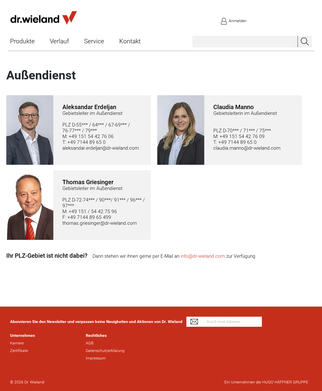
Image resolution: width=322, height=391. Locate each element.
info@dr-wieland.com (203, 256)
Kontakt (130, 41)
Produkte (22, 41)
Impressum (96, 358)
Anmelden (237, 20)
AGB (90, 343)
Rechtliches (96, 335)
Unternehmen (22, 335)
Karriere (17, 343)
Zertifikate (19, 350)
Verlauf (59, 41)
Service (94, 41)
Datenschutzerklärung (105, 350)
